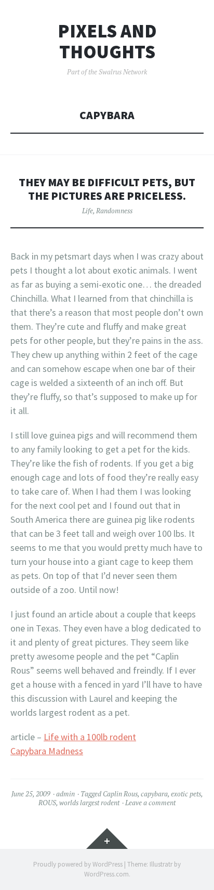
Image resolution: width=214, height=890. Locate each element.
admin (65, 793)
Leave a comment (150, 802)
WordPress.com (106, 874)
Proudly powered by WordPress (78, 864)
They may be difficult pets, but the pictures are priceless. (107, 189)
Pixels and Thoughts (107, 41)
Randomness (114, 210)
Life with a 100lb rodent (90, 737)
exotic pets (186, 793)
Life (87, 210)
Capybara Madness (46, 751)
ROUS (47, 802)
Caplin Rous (120, 793)
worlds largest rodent (89, 802)
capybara (154, 793)
